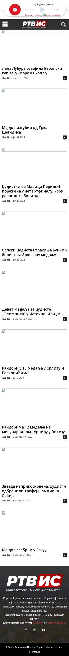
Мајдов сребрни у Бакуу (24, 549)
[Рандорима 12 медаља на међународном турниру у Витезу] (34, 405)
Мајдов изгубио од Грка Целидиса (24, 130)
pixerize (54, 647)
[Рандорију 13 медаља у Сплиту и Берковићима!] (34, 346)
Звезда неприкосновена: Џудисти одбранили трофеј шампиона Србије (34, 491)
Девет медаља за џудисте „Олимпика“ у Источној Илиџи (31, 311)
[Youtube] (43, 630)
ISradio (6, 78)
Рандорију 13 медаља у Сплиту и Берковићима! (33, 370)
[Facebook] (26, 630)
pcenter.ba (34, 651)
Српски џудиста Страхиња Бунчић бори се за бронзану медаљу (34, 252)
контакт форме (56, 622)
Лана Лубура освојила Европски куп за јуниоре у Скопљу (32, 71)
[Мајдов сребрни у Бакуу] (34, 528)
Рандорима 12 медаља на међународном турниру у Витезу (33, 429)
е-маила (37, 622)
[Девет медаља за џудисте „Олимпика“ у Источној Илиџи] (34, 287)
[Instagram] (34, 630)
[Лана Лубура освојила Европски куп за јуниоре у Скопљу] (34, 47)
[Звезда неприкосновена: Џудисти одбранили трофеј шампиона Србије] (34, 464)
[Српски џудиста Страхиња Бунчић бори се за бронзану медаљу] (34, 228)
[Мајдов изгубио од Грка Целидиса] (34, 106)
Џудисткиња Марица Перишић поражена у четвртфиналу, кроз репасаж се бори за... (32, 191)
